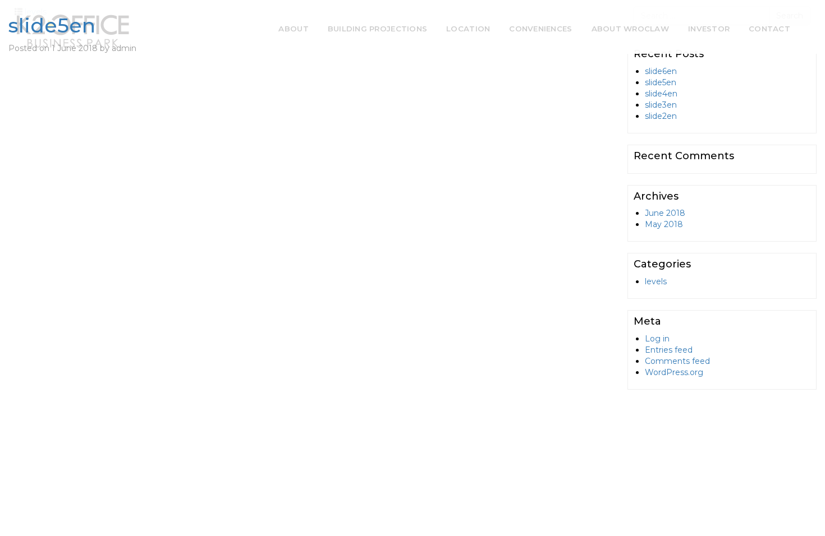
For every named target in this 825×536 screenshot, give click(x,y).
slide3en (661, 105)
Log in (657, 339)
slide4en (661, 94)
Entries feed (669, 350)
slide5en (51, 25)
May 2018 (664, 224)
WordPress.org (674, 372)
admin (124, 48)
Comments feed (677, 361)
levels (656, 281)
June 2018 (665, 213)
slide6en (661, 71)
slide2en (661, 116)
